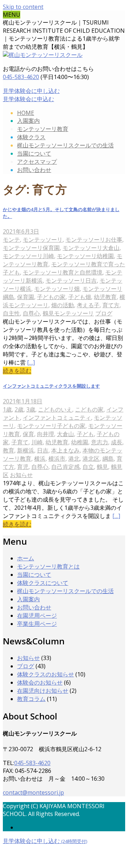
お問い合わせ (34, 170)
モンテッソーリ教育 (42, 129)
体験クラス (31, 137)
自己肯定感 (65, 467)
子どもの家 (51, 297)
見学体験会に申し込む (31, 91)
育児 (22, 467)
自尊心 (31, 313)
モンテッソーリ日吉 (71, 280)
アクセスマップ (37, 162)
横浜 (40, 458)
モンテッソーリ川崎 (28, 256)
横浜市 (56, 458)
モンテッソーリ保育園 (31, 248)
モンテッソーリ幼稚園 (85, 256)
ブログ (103, 313)
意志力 (99, 442)
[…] (31, 362)
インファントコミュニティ (57, 418)
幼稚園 (79, 442)
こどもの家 (89, 409)
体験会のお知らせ (40, 682)
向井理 (45, 434)
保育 (28, 434)
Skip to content (23, 7)
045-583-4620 (21, 77)
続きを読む (17, 371)
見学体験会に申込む (28, 99)
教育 (8, 450)
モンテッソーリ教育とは (48, 566)
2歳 (19, 409)
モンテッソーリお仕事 (93, 240)
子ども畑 (79, 297)
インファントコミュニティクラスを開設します (51, 386)
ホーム (25, 558)
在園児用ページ (37, 615)
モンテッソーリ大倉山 (91, 248)
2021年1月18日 (22, 401)
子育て (19, 442)
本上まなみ (65, 450)
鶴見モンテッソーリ (68, 313)
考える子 (88, 305)
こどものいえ (55, 409)
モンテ (11, 240)
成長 (116, 442)
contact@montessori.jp (33, 792)
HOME (25, 113)
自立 (88, 467)
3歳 (30, 409)
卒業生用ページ (37, 624)
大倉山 (65, 434)
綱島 (108, 458)
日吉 (42, 450)
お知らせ (21, 475)
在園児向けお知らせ (42, 691)
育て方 (110, 305)
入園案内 (28, 121)
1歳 (7, 409)
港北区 (91, 458)
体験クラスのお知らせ (45, 674)
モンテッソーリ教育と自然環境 (62, 272)
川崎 (37, 442)
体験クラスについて (42, 583)
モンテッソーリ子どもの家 (51, 426)
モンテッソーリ (43, 240)
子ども (85, 434)
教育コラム (31, 699)
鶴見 (102, 467)
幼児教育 (105, 297)
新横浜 (25, 450)
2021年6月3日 (21, 231)
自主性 (11, 313)
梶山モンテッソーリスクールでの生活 (65, 145)
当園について (34, 153)
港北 (74, 458)
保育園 (25, 297)
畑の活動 (62, 305)
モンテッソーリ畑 (57, 289)
